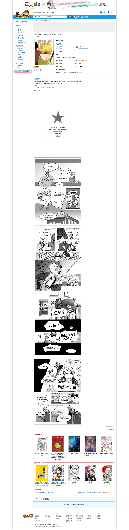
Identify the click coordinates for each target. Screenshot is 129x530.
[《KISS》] (74, 473)
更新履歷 (37, 517)
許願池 (57, 518)
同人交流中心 (79, 517)
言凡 (61, 48)
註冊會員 (19, 65)
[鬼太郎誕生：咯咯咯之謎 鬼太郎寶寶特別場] (58, 473)
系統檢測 (78, 520)
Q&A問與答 (79, 518)
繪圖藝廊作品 (79, 515)
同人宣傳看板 (21, 52)
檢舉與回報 (58, 517)
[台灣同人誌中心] (22, 13)
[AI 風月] (23, 72)
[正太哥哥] (64, 4)
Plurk (36, 518)
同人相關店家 (21, 42)
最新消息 (19, 40)
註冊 (111, 12)
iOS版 (98, 517)
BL (35, 70)
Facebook (37, 520)
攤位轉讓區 (20, 59)
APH (38, 70)
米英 (42, 70)
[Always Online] (74, 444)
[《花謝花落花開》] (106, 473)
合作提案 (89, 517)
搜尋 (70, 17)
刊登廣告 (89, 515)
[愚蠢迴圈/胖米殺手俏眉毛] (106, 444)
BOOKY (68, 522)
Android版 (99, 515)
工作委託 (19, 50)
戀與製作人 (87, 17)
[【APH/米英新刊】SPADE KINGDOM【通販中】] (90, 444)
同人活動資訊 (69, 515)
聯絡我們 (58, 515)
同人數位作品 (21, 32)
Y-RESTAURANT (83, 48)
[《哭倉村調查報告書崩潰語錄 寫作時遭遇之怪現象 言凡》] (42, 473)
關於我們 (37, 515)
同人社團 (19, 48)
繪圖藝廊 (19, 55)
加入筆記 (61, 34)
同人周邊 (19, 30)
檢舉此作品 (111, 429)
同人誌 (19, 27)
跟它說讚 (46, 34)
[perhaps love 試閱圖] (57, 125)
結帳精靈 (99, 518)
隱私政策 (47, 515)
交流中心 (19, 57)
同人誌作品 (69, 517)
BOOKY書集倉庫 (22, 22)
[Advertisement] (74, 27)
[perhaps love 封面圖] (44, 52)
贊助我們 (89, 518)
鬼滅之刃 (76, 17)
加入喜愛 (54, 34)
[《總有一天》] (90, 473)
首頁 (36, 20)
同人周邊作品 (69, 518)
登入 (103, 12)
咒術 (82, 17)
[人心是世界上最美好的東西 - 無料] (42, 444)
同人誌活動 (20, 38)
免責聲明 (47, 517)
